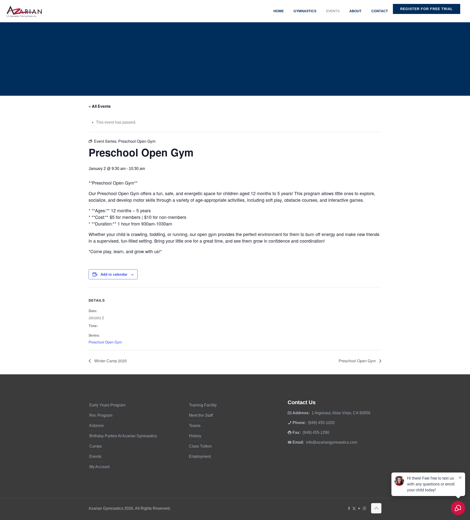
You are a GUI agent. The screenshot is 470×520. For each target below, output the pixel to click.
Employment (200, 456)
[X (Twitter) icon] (354, 508)
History (195, 436)
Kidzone (96, 426)
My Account (99, 467)
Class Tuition (200, 446)
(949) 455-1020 (321, 423)
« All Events (100, 106)
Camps (95, 446)
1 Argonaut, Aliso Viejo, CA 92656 (341, 413)
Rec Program (100, 415)
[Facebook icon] (349, 508)
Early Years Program (107, 405)
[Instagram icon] (364, 508)
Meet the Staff (201, 415)
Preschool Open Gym (105, 342)
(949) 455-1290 (316, 432)
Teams (194, 426)
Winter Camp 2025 (110, 361)
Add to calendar (114, 274)
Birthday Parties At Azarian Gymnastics (123, 436)
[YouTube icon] (359, 508)
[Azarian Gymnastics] (24, 11)
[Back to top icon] (376, 508)
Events (95, 456)
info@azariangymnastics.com (331, 442)
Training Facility (203, 405)
